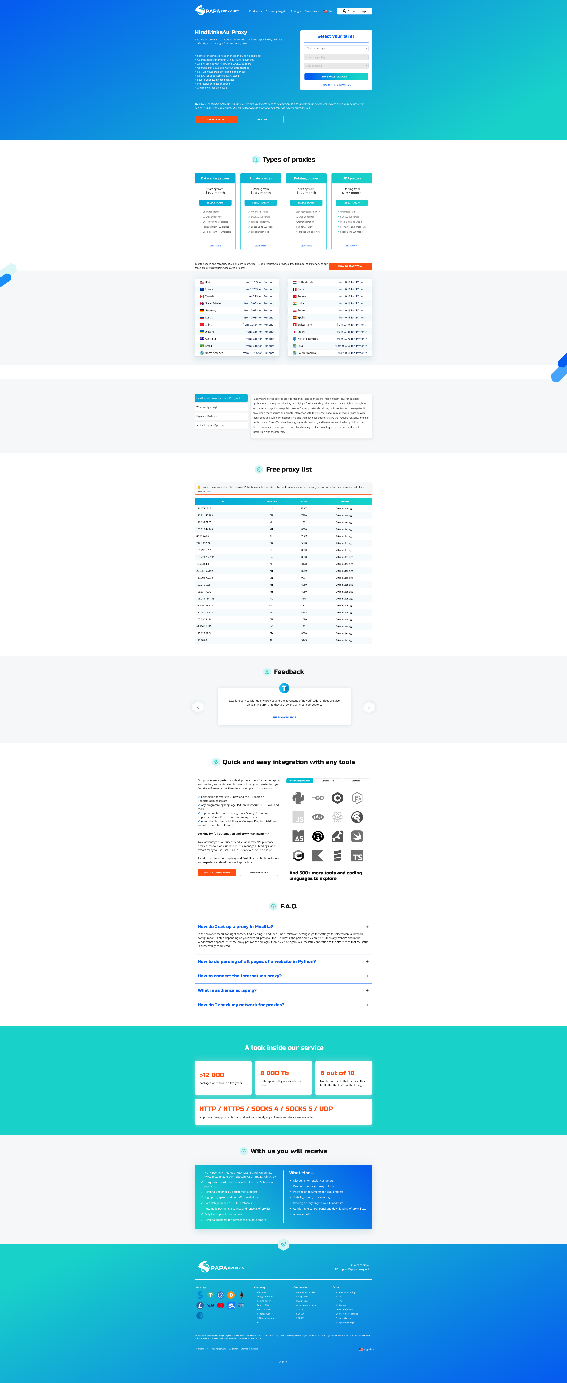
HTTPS (339, 1300)
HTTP (338, 1296)
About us (261, 1292)
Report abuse (263, 1313)
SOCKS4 (300, 1313)
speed (226, 83)
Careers (254, 1348)
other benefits (217, 87)
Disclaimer (233, 1348)
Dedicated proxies (345, 1309)
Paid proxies (302, 1300)
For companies (264, 1309)
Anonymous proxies (306, 1305)
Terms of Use (263, 1305)
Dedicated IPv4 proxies (347, 1313)
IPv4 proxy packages (346, 1322)
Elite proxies (302, 1296)
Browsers (356, 781)
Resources (311, 11)
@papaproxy (361, 1265)
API (258, 1322)
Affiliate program (265, 1318)
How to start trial (350, 266)
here (208, 491)
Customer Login (358, 11)
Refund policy (264, 1300)
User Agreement (218, 1348)
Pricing (295, 11)
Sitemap (244, 1348)
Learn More (215, 245)
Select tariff (215, 202)
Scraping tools (328, 781)
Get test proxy (216, 119)
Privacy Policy (202, 1348)
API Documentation (217, 872)
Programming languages (299, 781)
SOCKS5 (300, 1318)
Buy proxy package (336, 76)
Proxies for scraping (345, 1292)
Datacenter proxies (305, 1292)
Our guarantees (265, 1296)
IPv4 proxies (342, 1305)
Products (254, 11)
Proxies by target (275, 11)
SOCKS (299, 1309)
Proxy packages (343, 1318)
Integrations (259, 872)
